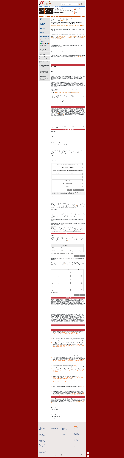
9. (51, 365)
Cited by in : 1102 (60, 333)
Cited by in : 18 (78, 345)
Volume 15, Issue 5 (48, 14)
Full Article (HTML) (42, 24)
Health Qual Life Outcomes (75, 393)
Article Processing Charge (42, 429)
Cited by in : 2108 (78, 380)
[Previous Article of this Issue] (39, 16)
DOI (75, 332)
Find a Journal (64, 428)
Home (62, 1)
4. (51, 342)
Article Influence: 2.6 (79, 340)
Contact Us (75, 432)
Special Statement (76, 445)
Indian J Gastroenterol (60, 355)
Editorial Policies (41, 436)
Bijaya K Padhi (66, 25)
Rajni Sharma (70, 25)
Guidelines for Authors (42, 441)
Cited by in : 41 (75, 394)
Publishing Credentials (77, 442)
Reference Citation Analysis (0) (44, 36)
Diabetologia (78, 344)
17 (82, 310)
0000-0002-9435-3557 (81, 37)
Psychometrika (72, 386)
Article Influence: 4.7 (78, 370)
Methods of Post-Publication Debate (43, 446)
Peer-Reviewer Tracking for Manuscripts (56, 427)
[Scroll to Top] (88, 453)
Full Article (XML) (42, 23)
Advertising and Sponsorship (77, 428)
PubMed (41, 29)
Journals (79, 1)
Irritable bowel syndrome (58, 92)
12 (83, 202)
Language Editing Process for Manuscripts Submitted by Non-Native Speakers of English (44, 444)
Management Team (76, 434)
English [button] (65, 1)
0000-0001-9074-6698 (73, 36)
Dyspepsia (66, 92)
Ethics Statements (41, 440)
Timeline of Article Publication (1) (45, 35)
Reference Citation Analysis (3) (74, 333)
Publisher (75, 441)
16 (81, 310)
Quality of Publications (42, 450)
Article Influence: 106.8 (59, 378)
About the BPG (76, 427)
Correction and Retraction (42, 433)
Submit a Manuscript (42, 452)
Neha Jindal (53, 25)
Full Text (78, 332)
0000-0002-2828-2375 (60, 37)
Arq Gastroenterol (78, 339)
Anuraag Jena (57, 25)
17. (51, 391)
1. (51, 331)
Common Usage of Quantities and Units (44, 430)
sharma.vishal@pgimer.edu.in (80, 56)
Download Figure (81, 189)
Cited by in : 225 (64, 360)
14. (51, 383)
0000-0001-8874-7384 (62, 36)
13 (76, 205)
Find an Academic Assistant (65, 429)
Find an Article (64, 430)
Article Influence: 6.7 (60, 352)
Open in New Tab (69, 189)
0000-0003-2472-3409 (58, 38)
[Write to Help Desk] (88, 456)
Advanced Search (82, 4)
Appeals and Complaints (42, 428)
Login (83, 1)
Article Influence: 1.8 (81, 394)
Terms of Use (75, 446)
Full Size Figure (75, 189)
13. (51, 379)
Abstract (41, 18)
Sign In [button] (70, 1)
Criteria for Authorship (42, 435)
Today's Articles (64, 434)
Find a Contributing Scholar (65, 427)
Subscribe (63, 433)
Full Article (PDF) (42, 20)
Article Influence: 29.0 (67, 333)
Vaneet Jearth (74, 25)
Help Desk (75, 1)
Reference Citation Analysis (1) (67, 352)
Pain (71, 92)
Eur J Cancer (69, 359)
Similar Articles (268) (43, 33)
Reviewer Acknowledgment (54, 428)
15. (51, 386)
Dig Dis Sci (63, 332)
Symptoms (69, 92)
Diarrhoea (77, 92)
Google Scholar (42, 32)
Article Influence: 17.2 (67, 336)
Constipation (74, 92)
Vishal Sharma (82, 25)
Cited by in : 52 (72, 370)
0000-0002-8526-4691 (71, 37)
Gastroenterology (55, 377)
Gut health (63, 92)
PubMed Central (42, 28)
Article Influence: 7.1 (60, 367)
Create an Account (41, 434)
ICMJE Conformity (76, 433)
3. (51, 338)
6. (51, 354)
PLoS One (73, 369)
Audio (40, 25)
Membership (75, 435)
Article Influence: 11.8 (71, 360)
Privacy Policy (75, 439)
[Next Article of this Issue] (49, 16)
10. (51, 368)
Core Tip (41, 19)
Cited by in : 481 (60, 336)
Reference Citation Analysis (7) (62, 381)
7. (51, 357)
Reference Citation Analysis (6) (67, 378)
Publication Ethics (76, 440)
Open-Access (41, 447)
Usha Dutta (77, 25)
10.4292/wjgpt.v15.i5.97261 (64, 20)
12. (51, 376)
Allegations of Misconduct (42, 427)
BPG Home (75, 429)
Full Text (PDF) (66, 345)
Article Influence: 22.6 (60, 363)
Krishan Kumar (61, 25)
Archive (43, 14)
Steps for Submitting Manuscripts (43, 451)
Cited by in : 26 (73, 340)
